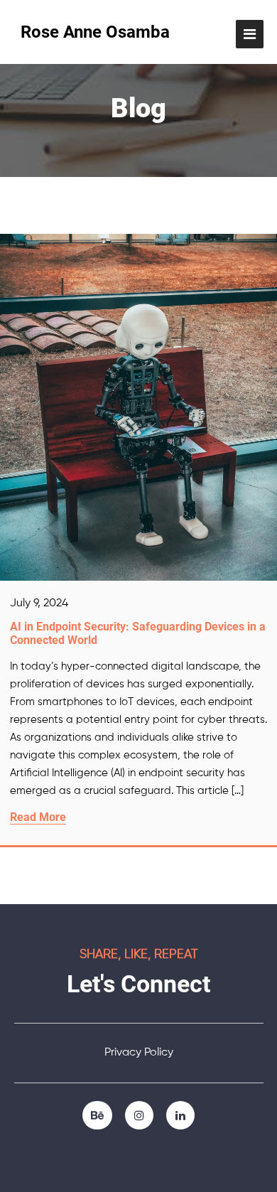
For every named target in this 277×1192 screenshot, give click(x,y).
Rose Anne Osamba (95, 32)
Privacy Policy (138, 1052)
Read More (38, 817)
